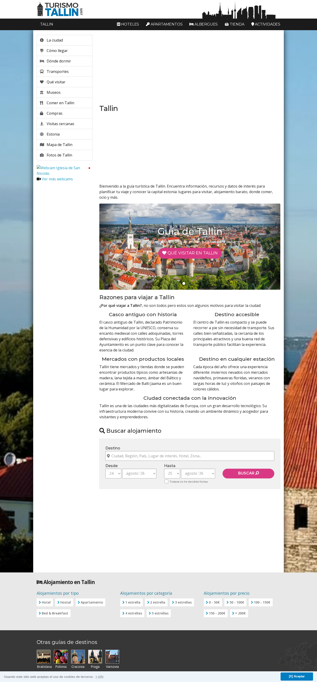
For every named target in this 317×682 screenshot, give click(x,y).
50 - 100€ (237, 602)
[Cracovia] (78, 657)
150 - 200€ (217, 613)
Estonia (53, 134)
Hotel (46, 602)
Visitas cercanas (60, 123)
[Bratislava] (44, 657)
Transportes (57, 71)
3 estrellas (183, 602)
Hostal (65, 602)
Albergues (206, 24)
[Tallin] (158, 9)
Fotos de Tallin (59, 155)
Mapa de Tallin (59, 144)
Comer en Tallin (60, 102)
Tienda (236, 24)
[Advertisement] (64, 255)
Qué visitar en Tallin (192, 253)
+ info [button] (99, 676)
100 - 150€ (262, 602)
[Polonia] (61, 657)
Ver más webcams (57, 179)
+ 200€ (240, 613)
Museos (53, 92)
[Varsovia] (112, 657)
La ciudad (54, 40)
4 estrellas (133, 613)
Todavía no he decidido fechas (189, 481)
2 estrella (157, 602)
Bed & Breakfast (55, 613)
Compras (54, 113)
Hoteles (129, 24)
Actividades (267, 24)
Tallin (46, 24)
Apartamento (92, 602)
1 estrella (132, 602)
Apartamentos (166, 24)
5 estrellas (160, 613)
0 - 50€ (214, 602)
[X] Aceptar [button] (297, 676)
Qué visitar (55, 81)
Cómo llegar (57, 50)
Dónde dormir (58, 61)
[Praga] (95, 657)
